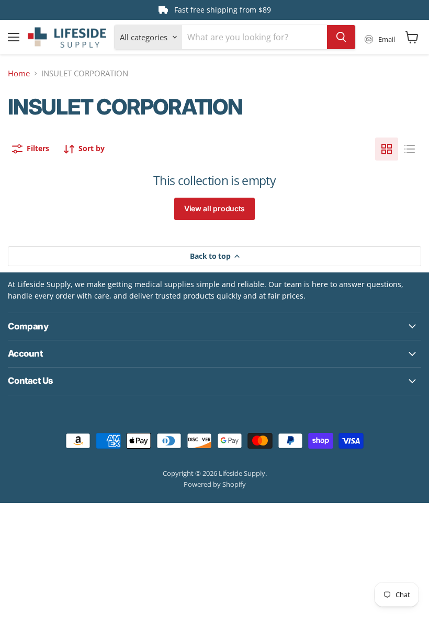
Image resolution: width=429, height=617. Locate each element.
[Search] (341, 37)
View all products (214, 208)
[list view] (409, 149)
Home (19, 73)
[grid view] (386, 149)
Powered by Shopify (215, 484)
